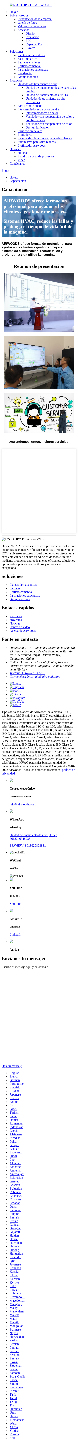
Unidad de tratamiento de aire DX (47, 95)
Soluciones (16, 51)
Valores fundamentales (32, 26)
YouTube (15, 903)
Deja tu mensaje (12, 1066)
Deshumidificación (37, 127)
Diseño (30, 33)
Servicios (23, 30)
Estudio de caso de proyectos (36, 156)
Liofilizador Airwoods (32, 145)
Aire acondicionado (30, 105)
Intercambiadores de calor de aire (38, 109)
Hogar (14, 11)
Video (21, 160)
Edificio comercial (29, 66)
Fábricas (15, 588)
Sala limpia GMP (28, 58)
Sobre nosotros (19, 15)
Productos (16, 80)
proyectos (16, 619)
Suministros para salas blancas (37, 142)
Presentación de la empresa (35, 19)
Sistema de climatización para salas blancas (45, 138)
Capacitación (34, 44)
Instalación (32, 37)
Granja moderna (28, 77)
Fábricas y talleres (29, 62)
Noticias (23, 152)
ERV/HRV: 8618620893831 (28, 845)
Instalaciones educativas (33, 69)
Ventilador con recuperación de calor (49, 124)
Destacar (15, 149)
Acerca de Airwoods (23, 630)
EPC (29, 40)
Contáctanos (17, 163)
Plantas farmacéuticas (31, 55)
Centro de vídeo (20, 627)
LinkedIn (15, 934)
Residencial (25, 73)
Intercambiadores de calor (42, 113)
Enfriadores (25, 134)
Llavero (30, 48)
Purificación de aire (30, 131)
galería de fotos (27, 22)
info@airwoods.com (22, 804)
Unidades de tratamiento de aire (37, 84)
